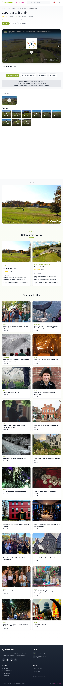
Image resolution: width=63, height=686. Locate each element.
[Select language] (55, 2)
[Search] (28, 2)
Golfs (8, 8)
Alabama (24, 8)
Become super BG (8, 670)
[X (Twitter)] (15, 659)
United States (15, 8)
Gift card (6, 668)
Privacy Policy (36, 671)
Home (3, 8)
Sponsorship (7, 673)
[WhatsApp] (11, 659)
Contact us (6, 675)
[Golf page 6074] (16, 252)
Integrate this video (29, 75)
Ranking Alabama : (24, 81)
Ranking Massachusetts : (40, 276)
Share (53, 75)
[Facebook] (3, 659)
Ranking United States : (24, 83)
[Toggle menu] (59, 2)
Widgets (43, 75)
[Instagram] (7, 659)
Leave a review (14, 75)
